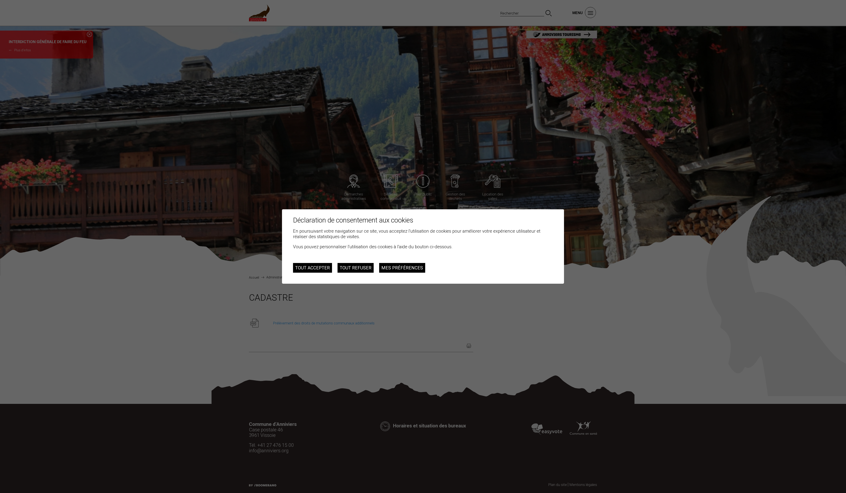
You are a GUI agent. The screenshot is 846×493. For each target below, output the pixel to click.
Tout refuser (355, 267)
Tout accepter (312, 267)
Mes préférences (402, 267)
